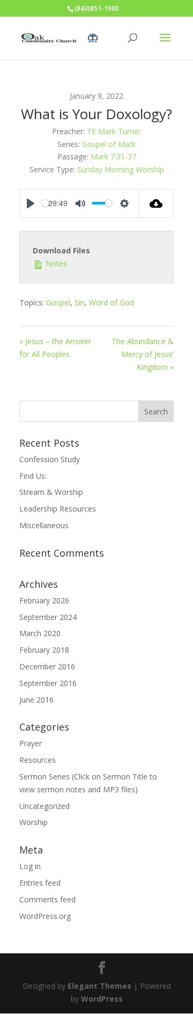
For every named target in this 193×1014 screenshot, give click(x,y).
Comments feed (47, 899)
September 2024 (48, 617)
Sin (80, 302)
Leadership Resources (57, 509)
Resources (37, 760)
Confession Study (49, 459)
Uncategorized (44, 806)
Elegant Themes (99, 986)
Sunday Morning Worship (120, 169)
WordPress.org (45, 916)
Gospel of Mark (109, 144)
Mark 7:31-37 (113, 156)
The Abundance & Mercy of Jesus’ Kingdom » (143, 354)
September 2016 (48, 683)
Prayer (30, 743)
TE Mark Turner (114, 131)
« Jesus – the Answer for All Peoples (55, 347)
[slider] (45, 203)
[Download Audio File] (156, 203)
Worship (33, 822)
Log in (30, 866)
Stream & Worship (51, 492)
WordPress (102, 999)
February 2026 (44, 600)
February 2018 (44, 650)
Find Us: (33, 476)
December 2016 (47, 666)
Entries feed (40, 883)
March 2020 (40, 633)
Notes (55, 263)
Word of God (111, 302)
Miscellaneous (44, 525)
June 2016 (36, 700)
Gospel (58, 302)
